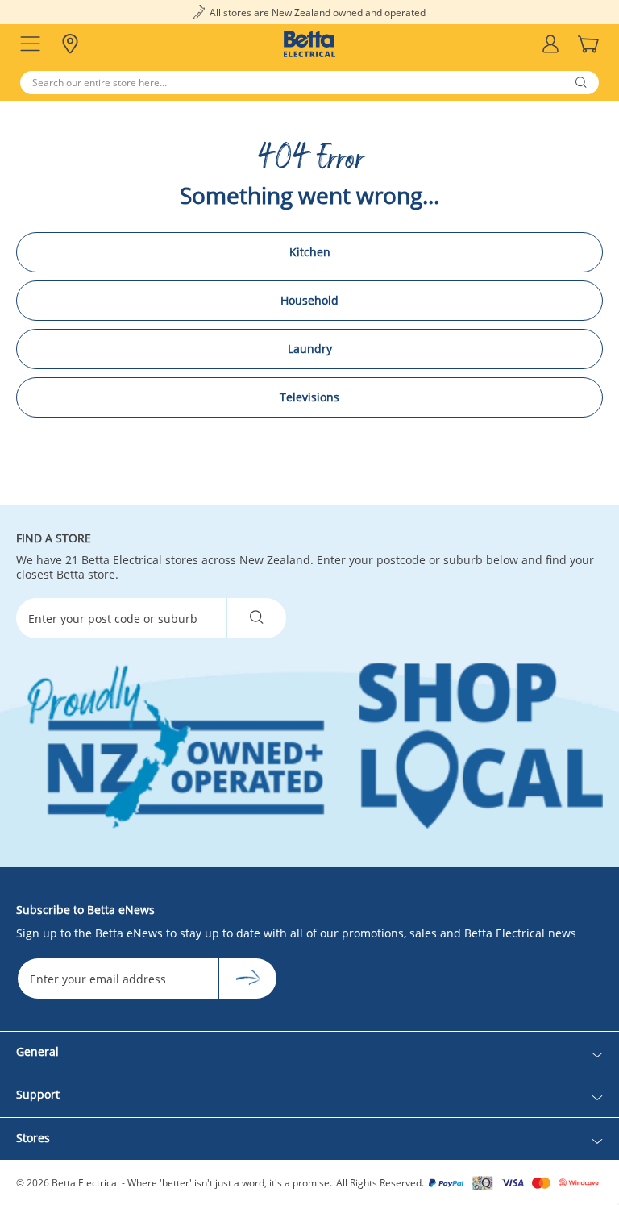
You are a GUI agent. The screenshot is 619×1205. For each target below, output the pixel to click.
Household (309, 300)
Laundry (310, 348)
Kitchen (309, 252)
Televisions (309, 397)
